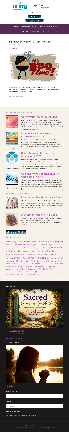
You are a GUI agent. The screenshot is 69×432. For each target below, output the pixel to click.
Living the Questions (40, 261)
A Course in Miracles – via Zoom (39, 214)
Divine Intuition (42, 244)
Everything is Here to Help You (40, 248)
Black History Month (27, 242)
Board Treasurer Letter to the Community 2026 (37, 155)
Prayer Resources (12, 386)
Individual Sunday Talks (31, 257)
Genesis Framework (39, 427)
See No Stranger (19, 266)
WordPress (48, 427)
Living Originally (24, 261)
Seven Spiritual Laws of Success (39, 266)
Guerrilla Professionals (34, 425)
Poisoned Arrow (38, 264)
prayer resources (49, 263)
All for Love (12, 242)
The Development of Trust (48, 272)
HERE (20, 91)
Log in (53, 427)
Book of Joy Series (44, 242)
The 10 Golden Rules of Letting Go (37, 269)
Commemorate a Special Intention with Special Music (40, 175)
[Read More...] (39, 207)
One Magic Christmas (24, 263)
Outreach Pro (28, 427)
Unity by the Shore (34, 6)
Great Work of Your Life (30, 251)
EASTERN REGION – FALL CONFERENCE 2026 (35, 135)
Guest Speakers (51, 250)
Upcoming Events (20, 96)
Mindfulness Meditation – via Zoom (41, 197)
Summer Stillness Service (15, 331)
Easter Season (57, 245)
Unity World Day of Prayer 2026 (39, 116)
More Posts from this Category (14, 338)
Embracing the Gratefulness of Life (18, 248)
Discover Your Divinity (23, 245)
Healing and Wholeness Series (16, 254)
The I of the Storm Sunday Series (32, 274)
